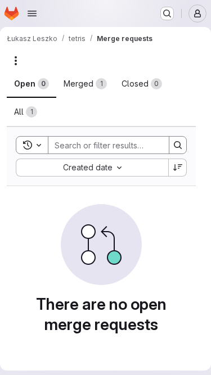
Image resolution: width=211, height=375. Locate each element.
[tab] (31, 84)
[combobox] (92, 168)
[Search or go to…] (167, 13)
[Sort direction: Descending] (178, 168)
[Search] (178, 145)
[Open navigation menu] (32, 13)
